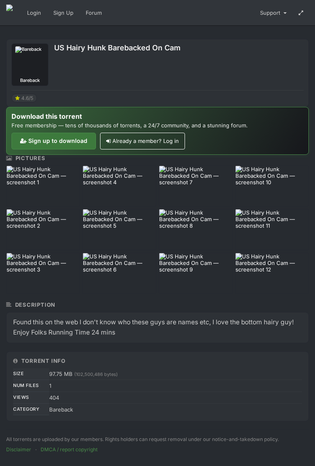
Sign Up (63, 12)
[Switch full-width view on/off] (301, 13)
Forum (94, 12)
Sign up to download (57, 140)
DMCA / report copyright (69, 449)
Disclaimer (18, 449)
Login (34, 12)
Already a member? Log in (145, 141)
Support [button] (271, 12)
